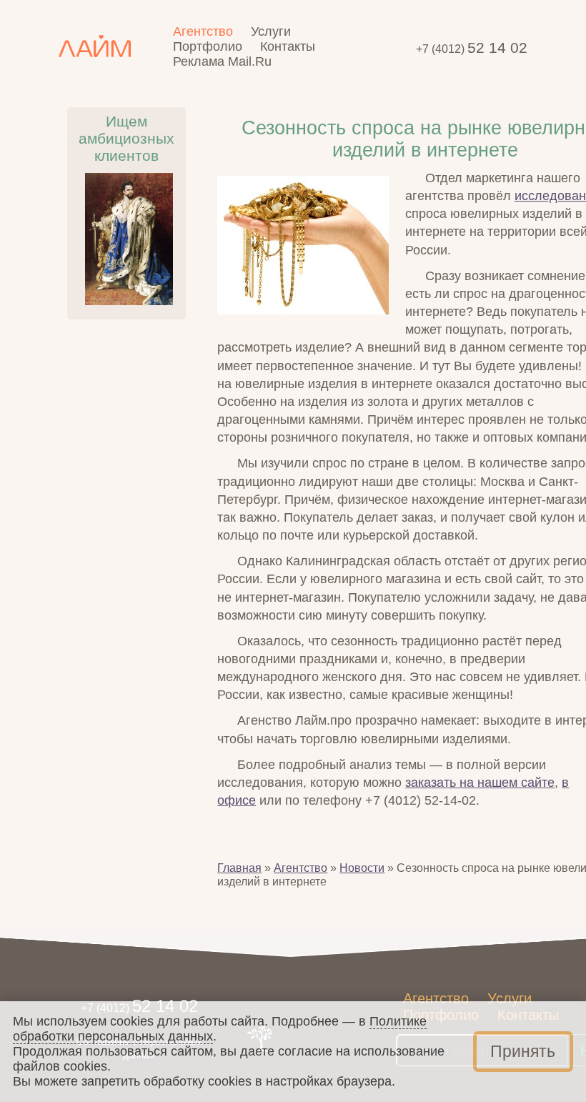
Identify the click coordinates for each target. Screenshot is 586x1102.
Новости (361, 867)
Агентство (300, 867)
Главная (239, 867)
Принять (522, 1052)
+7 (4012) (471, 48)
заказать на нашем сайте (480, 782)
